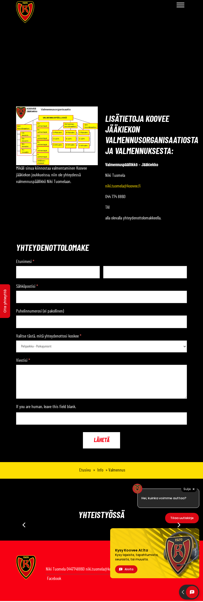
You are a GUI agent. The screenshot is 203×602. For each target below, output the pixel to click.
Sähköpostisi (27, 286)
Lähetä (101, 440)
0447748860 (76, 569)
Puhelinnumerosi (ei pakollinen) (40, 311)
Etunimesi (25, 262)
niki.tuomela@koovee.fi (123, 186)
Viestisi (23, 360)
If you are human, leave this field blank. (46, 407)
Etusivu (85, 470)
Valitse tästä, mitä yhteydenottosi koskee (48, 336)
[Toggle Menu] (180, 4)
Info (100, 470)
